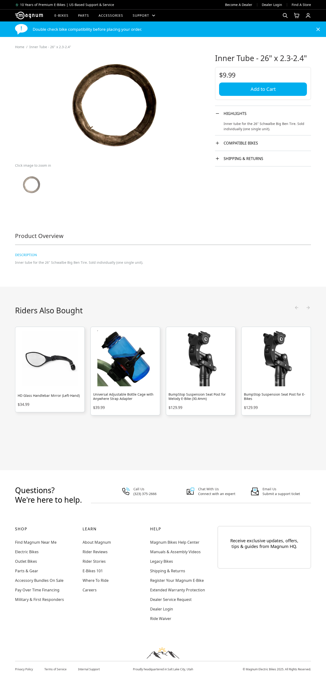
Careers (90, 590)
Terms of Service (55, 669)
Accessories (111, 15)
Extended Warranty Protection (177, 590)
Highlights (235, 113)
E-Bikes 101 (93, 570)
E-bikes (61, 15)
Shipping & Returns (243, 158)
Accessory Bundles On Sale (39, 580)
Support (141, 15)
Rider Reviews (95, 551)
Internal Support (89, 669)
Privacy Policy (24, 669)
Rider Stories (94, 561)
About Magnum (97, 542)
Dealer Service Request (171, 599)
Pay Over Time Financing (37, 590)
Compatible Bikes (241, 143)
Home (19, 47)
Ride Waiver (160, 618)
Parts (83, 15)
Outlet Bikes (26, 561)
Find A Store (301, 4)
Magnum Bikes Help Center (175, 542)
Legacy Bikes (161, 561)
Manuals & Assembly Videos (175, 551)
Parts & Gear (26, 570)
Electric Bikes (27, 551)
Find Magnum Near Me (36, 542)
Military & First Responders (39, 599)
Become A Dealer (238, 4)
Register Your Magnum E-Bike (177, 580)
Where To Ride (96, 580)
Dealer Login (272, 4)
